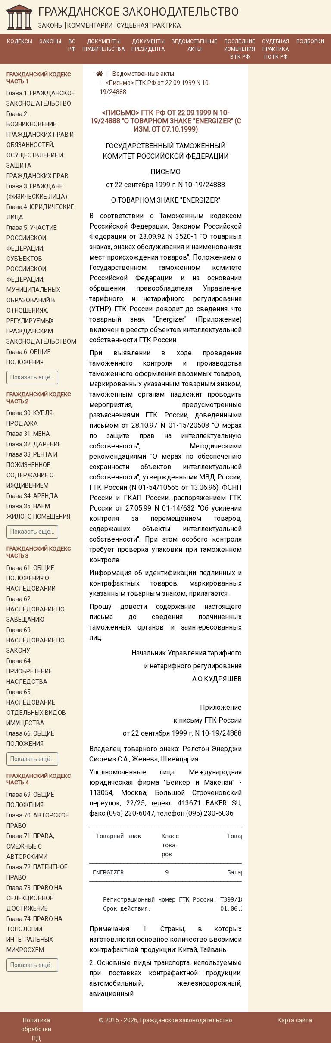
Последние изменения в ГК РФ (239, 49)
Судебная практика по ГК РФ (275, 49)
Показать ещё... (32, 377)
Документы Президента (148, 45)
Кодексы (19, 41)
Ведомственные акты (194, 45)
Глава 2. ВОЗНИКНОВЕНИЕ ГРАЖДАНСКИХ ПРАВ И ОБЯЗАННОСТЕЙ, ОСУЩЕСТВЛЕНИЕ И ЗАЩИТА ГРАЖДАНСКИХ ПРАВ (40, 144)
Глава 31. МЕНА (28, 433)
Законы (50, 41)
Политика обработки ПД (36, 1029)
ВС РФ (71, 45)
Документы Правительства (103, 45)
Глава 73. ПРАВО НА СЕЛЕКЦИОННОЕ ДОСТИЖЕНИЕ (34, 898)
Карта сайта (295, 1020)
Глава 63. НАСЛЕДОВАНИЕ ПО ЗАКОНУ (35, 640)
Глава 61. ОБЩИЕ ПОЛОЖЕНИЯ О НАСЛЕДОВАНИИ (31, 578)
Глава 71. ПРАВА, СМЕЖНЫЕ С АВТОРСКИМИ (30, 846)
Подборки (310, 41)
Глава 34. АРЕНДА (32, 495)
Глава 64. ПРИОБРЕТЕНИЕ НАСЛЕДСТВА (29, 671)
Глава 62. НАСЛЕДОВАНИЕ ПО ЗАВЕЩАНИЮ (35, 609)
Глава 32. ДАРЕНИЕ (33, 444)
